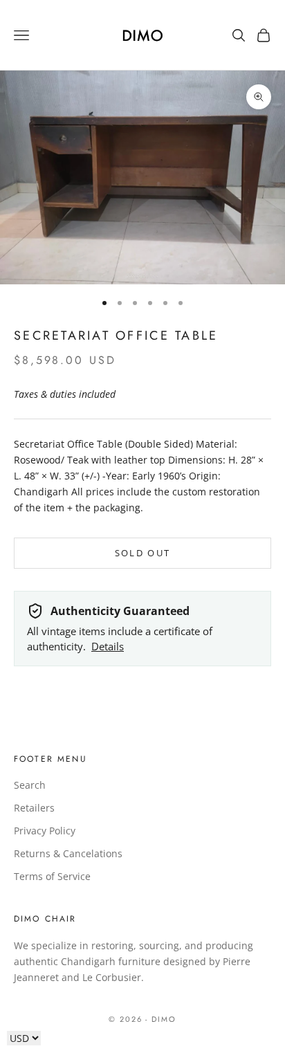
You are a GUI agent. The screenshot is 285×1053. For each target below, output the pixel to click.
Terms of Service (52, 876)
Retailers (34, 807)
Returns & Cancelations (68, 853)
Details (107, 646)
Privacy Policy (44, 830)
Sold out (143, 553)
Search (30, 784)
